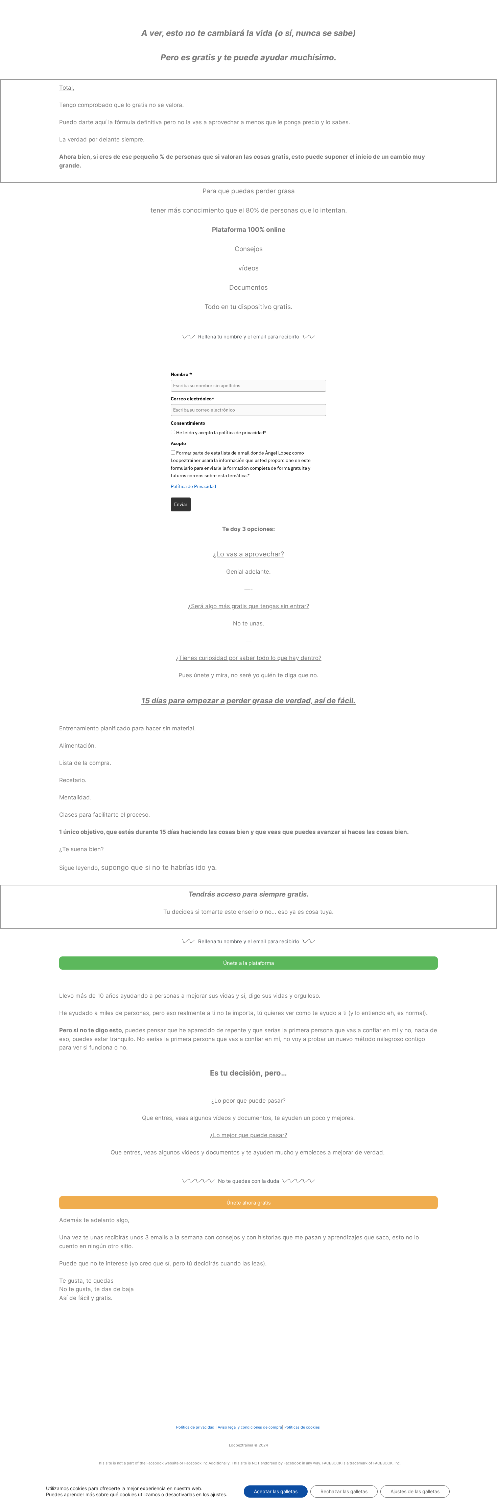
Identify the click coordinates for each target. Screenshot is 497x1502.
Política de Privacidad (193, 486)
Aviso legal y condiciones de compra (249, 1427)
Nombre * (181, 374)
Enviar (180, 504)
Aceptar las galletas (276, 1491)
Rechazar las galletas (344, 1491)
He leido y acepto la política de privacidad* (221, 432)
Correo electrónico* (192, 399)
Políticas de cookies (302, 1427)
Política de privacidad (195, 1427)
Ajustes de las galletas (415, 1491)
